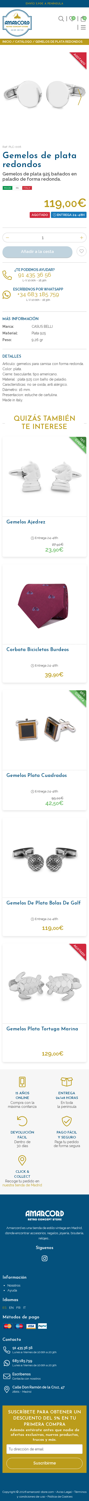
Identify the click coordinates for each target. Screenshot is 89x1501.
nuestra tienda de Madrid (22, 1185)
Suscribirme (44, 1463)
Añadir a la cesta (37, 251)
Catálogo (23, 41)
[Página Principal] (17, 22)
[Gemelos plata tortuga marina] (44, 985)
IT (24, 1307)
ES (4, 1307)
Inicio (7, 41)
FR (18, 1307)
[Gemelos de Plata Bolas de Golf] (44, 860)
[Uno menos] (7, 237)
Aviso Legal (64, 1492)
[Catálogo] (83, 27)
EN (11, 1307)
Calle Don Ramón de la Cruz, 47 (38, 1389)
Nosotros (13, 1285)
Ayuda (12, 1290)
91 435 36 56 (34, 1350)
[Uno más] (82, 237)
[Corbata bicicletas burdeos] (44, 606)
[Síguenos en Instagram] (44, 1258)
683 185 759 (34, 1363)
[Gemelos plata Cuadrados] (44, 732)
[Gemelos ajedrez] (44, 479)
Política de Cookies (59, 1496)
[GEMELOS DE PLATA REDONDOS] (44, 94)
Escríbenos (26, 1376)
